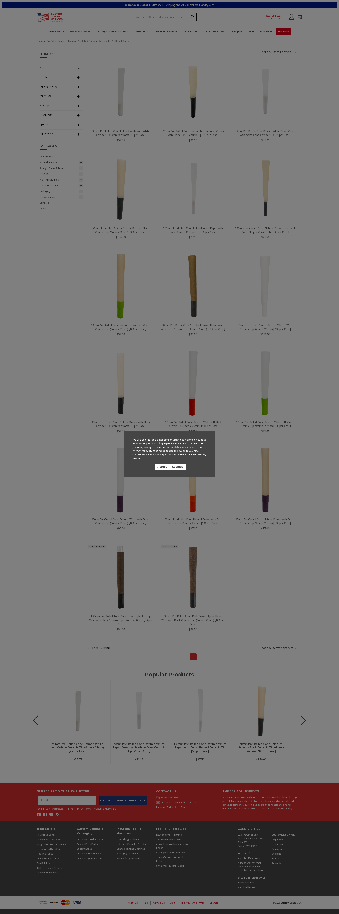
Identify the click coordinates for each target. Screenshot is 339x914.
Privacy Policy (140, 450)
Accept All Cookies (170, 467)
